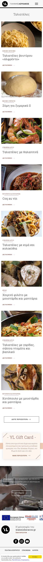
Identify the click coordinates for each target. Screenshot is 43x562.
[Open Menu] (38, 5)
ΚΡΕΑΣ (5, 290)
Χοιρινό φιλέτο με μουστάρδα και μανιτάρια (20, 296)
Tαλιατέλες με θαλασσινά (20, 152)
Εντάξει (35, 557)
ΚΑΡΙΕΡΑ (35, 550)
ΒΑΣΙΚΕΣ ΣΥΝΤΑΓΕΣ (9, 101)
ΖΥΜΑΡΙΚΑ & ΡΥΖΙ (8, 147)
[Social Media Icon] (16, 541)
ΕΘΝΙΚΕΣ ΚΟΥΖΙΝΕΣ (9, 51)
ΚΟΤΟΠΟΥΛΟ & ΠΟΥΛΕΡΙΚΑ (11, 194)
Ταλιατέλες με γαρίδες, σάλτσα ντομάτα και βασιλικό (19, 348)
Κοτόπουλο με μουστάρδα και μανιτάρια (21, 400)
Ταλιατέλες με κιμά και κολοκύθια (19, 246)
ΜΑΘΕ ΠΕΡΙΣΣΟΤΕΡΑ (19, 455)
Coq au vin (10, 198)
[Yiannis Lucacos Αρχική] (16, 4)
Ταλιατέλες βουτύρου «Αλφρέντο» (17, 57)
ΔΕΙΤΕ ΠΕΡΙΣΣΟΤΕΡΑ (20, 419)
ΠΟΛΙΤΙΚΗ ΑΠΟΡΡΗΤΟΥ (12, 550)
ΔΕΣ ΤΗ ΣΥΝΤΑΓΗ (7, 65)
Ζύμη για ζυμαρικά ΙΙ (17, 106)
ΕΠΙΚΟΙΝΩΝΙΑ (26, 550)
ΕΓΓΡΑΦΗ (19, 493)
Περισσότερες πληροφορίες (20, 560)
